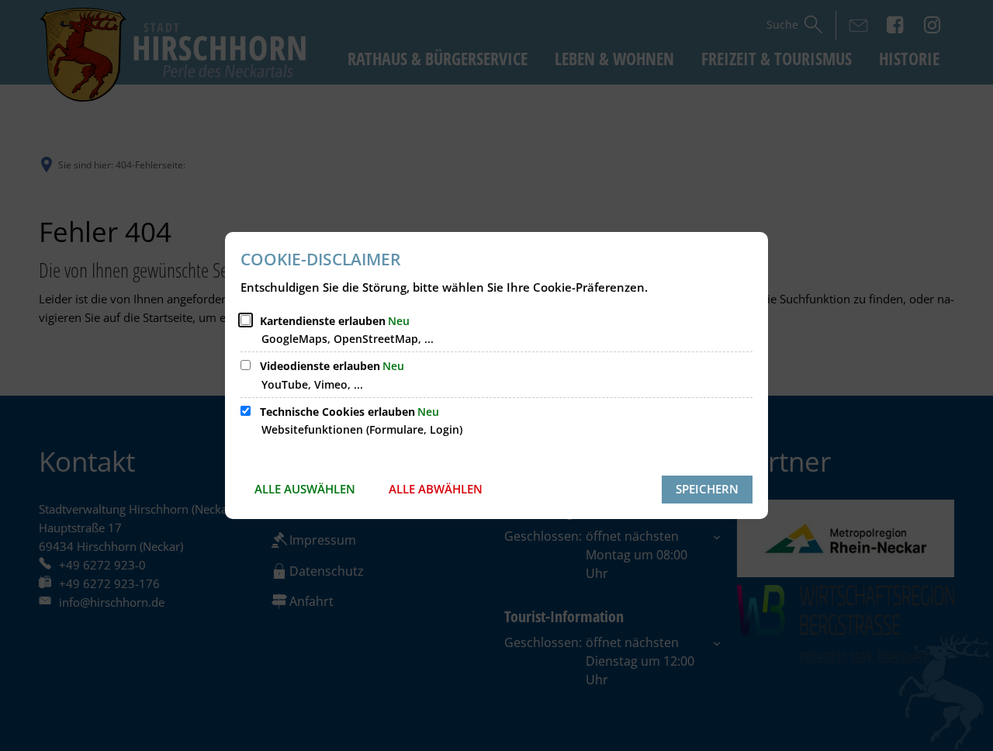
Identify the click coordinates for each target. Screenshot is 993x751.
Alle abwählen (436, 489)
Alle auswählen (304, 489)
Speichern (707, 489)
